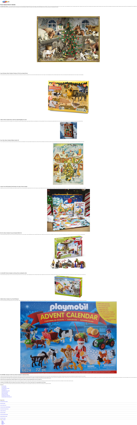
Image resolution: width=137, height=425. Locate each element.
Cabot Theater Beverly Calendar (4, 401)
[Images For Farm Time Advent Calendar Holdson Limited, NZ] (68, 130)
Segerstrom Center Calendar (5, 394)
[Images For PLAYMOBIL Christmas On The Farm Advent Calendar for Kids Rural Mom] (68, 337)
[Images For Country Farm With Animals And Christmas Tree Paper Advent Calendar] (68, 164)
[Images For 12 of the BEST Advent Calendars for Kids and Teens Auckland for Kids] (68, 253)
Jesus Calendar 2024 (4, 387)
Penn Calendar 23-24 (4, 389)
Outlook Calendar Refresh (5, 393)
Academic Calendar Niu (3, 410)
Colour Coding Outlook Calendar (4, 414)
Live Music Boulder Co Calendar (5, 388)
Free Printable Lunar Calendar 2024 (6, 395)
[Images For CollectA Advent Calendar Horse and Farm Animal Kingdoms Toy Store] (68, 97)
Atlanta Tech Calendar (2, 412)
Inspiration (4, 419)
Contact (2, 421)
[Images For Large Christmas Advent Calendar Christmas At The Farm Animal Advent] (68, 40)
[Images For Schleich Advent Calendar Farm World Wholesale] (68, 286)
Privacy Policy (3, 423)
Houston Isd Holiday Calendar (3, 416)
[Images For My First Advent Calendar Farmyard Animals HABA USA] (68, 210)
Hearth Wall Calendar (2, 403)
